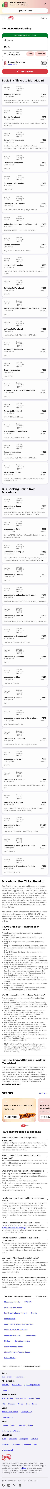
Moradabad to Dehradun (14, 657)
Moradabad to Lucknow (13, 575)
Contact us (17, 1385)
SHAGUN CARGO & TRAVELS (28, 102)
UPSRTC (7, 123)
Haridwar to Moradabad (13, 349)
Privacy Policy (26, 1412)
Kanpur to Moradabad (13, 411)
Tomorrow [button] (40, 54)
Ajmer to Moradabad (12, 472)
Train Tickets (20, 1377)
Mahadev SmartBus (13, 537)
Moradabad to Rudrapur (13, 802)
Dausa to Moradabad (12, 452)
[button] (45, 3)
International (7, 1450)
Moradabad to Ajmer (12, 825)
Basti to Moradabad (12, 370)
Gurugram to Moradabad (14, 140)
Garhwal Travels (24, 251)
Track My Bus (7, 1398)
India (4, 1439)
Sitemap (11, 1404)
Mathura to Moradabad (13, 329)
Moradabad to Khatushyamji (15, 636)
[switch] (44, 63)
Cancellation (21, 1398)
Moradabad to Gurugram (14, 552)
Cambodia (16, 1444)
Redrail (13, 1425)
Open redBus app (25, 11)
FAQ (3, 1404)
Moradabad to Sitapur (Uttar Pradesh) (19, 866)
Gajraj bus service (31, 210)
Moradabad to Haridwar (13, 759)
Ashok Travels (18, 724)
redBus (5, 1425)
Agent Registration (32, 1385)
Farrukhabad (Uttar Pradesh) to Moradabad (21, 308)
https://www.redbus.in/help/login (14, 1228)
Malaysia (34, 1439)
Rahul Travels (8, 724)
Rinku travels (13, 102)
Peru (35, 1444)
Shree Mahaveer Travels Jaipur (14, 210)
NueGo (37, 123)
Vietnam (5, 1444)
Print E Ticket (34, 1398)
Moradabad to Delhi (12, 529)
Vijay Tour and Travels (21, 148)
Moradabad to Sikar (12, 677)
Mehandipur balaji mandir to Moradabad (20, 224)
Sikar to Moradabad (12, 245)
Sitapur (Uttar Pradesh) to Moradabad (19, 390)
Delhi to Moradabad (12, 117)
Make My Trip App (26, 1425)
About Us (5, 1385)
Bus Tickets (7, 1377)
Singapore (24, 1439)
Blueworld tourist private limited (19, 808)
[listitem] (6, 1101)
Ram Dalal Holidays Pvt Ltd (26, 100)
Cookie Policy (7, 1417)
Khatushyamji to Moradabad (15, 431)
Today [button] (30, 54)
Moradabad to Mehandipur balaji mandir (20, 595)
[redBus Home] (10, 18)
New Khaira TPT (40, 148)
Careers (5, 1390)
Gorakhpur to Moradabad (14, 183)
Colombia (27, 1444)
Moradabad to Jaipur (12, 506)
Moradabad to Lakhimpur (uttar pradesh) (21, 718)
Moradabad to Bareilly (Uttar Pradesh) (19, 846)
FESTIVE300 (13, 1117)
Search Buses (26, 71)
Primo (34, 1404)
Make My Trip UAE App (11, 1431)
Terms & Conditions (10, 1412)
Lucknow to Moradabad (13, 163)
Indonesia (13, 1439)
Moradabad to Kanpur (13, 698)
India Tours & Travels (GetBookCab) (22, 123)
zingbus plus (8, 189)
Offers (20, 1404)
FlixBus (9, 125)
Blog (27, 1404)
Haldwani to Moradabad (13, 265)
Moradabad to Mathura (13, 616)
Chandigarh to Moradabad (14, 204)
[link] (19, 1110)
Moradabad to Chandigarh (14, 738)
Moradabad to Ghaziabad (14, 779)
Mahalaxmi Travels (10, 100)
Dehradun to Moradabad (14, 288)
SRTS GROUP (8, 872)
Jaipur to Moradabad (12, 94)
